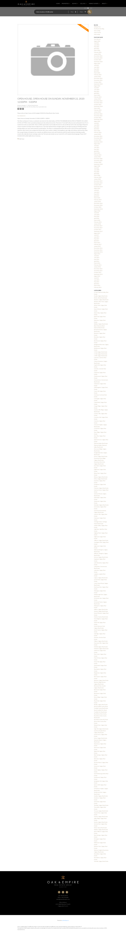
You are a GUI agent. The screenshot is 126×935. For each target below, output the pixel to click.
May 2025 (96, 69)
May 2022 (96, 127)
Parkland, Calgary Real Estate (101, 648)
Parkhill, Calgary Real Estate (101, 646)
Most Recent (97, 39)
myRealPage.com (65, 920)
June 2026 (96, 44)
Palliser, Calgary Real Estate (101, 641)
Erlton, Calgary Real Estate (100, 478)
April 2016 (96, 261)
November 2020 (98, 160)
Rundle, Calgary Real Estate (101, 704)
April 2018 (96, 218)
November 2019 (98, 183)
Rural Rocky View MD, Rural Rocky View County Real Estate (33, 106)
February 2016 (97, 265)
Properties (65, 3)
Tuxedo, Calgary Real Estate (101, 816)
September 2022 (98, 119)
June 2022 (96, 125)
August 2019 (97, 188)
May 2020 (96, 171)
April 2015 (96, 283)
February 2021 (97, 155)
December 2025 (98, 56)
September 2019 (98, 186)
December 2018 (98, 203)
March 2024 (97, 95)
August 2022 (97, 121)
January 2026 (97, 54)
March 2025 (97, 72)
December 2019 (98, 181)
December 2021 (98, 136)
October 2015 (97, 272)
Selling (82, 3)
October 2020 (97, 162)
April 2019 (96, 196)
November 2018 (98, 205)
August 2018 (97, 211)
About (104, 3)
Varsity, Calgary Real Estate (100, 822)
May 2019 (96, 194)
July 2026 (96, 43)
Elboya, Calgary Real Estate (101, 477)
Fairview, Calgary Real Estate (101, 488)
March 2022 (97, 130)
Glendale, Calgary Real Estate (101, 505)
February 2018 (97, 222)
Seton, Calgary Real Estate (100, 738)
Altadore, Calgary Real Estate (101, 299)
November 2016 (98, 250)
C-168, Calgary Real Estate (100, 354)
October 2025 (97, 59)
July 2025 (96, 65)
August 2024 (97, 86)
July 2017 (96, 235)
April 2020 (96, 173)
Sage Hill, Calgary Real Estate (101, 728)
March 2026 (97, 50)
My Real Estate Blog (99, 28)
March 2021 (97, 153)
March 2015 (97, 285)
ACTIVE (85, 8)
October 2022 (97, 117)
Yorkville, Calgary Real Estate (101, 861)
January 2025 (97, 76)
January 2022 (97, 134)
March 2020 (97, 175)
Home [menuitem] (58, 3)
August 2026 (97, 41)
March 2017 (97, 242)
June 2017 (96, 237)
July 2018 (96, 212)
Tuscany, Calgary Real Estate (101, 811)
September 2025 (98, 61)
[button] (59, 892)
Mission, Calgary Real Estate (101, 611)
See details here (21, 115)
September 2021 (98, 142)
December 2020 (98, 158)
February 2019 (97, 199)
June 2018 (96, 214)
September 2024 (98, 84)
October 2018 (97, 207)
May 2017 (96, 238)
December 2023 (98, 100)
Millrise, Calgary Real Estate (101, 609)
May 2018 (96, 216)
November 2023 (98, 102)
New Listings (97, 30)
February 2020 (97, 177)
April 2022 (96, 128)
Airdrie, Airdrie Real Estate (100, 298)
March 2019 (97, 197)
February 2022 (97, 132)
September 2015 (98, 274)
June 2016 (96, 257)
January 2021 (97, 156)
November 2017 (98, 227)
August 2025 (97, 63)
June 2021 (96, 147)
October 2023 (97, 104)
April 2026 (96, 48)
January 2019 (97, 201)
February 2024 (97, 97)
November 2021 (98, 138)
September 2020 (98, 164)
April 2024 (96, 93)
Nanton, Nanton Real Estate (101, 617)
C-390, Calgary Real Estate (100, 355)
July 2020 (96, 168)
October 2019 (97, 184)
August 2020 (97, 166)
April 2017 (96, 240)
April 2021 (96, 151)
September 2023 (98, 106)
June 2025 (96, 67)
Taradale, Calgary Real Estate (101, 805)
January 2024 (97, 99)
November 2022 (98, 115)
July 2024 (96, 87)
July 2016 (96, 255)
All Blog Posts (97, 26)
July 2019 (96, 190)
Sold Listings (97, 34)
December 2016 (98, 248)
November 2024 (98, 80)
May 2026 (96, 46)
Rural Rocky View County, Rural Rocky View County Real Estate (100, 715)
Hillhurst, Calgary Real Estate (101, 540)
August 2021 (97, 143)
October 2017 (97, 229)
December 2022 (98, 114)
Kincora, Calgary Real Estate (101, 557)
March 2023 (97, 108)
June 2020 (96, 169)
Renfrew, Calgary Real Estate (101, 680)
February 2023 (97, 110)
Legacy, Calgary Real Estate (101, 577)
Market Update (93, 3)
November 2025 (98, 58)
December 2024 (98, 78)
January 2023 (97, 112)
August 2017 (97, 233)
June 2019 (96, 192)
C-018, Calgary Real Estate (100, 352)
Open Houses (97, 32)
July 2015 (96, 278)
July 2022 (96, 123)
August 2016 (97, 253)
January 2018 (97, 224)
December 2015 (98, 268)
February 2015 (97, 287)
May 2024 (96, 91)
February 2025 (97, 74)
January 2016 (97, 266)
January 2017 (97, 246)
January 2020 (97, 179)
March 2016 (97, 263)
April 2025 (96, 71)
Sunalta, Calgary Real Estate (101, 796)
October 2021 (97, 140)
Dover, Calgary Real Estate (100, 456)
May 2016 (96, 259)
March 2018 (97, 220)
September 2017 (98, 231)
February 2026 (97, 52)
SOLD (91, 8)
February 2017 (97, 244)
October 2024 (97, 82)
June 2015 (96, 280)
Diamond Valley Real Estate (101, 443)
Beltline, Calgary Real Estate (101, 324)
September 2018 (98, 209)
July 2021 (96, 145)
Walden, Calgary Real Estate (101, 829)
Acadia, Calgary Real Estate (100, 296)
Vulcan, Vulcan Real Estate (100, 827)
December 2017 (98, 225)
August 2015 (97, 276)
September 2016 (98, 252)
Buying (74, 3)
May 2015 (96, 281)
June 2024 (96, 89)
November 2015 (98, 270)
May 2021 (96, 149)
